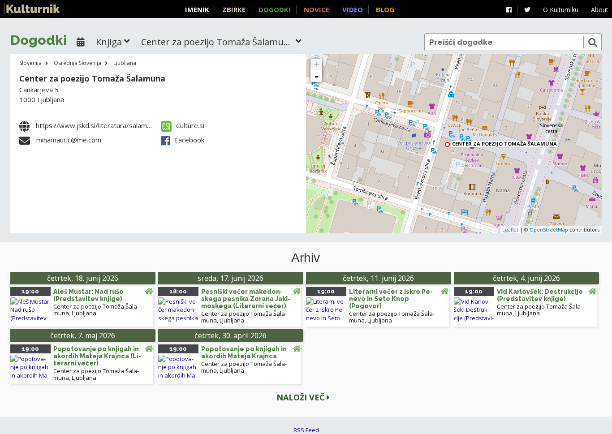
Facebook (189, 139)
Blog (385, 9)
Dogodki (275, 9)
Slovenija (30, 63)
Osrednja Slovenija (77, 63)
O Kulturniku (560, 9)
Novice (316, 9)
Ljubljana (124, 63)
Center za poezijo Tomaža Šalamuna (92, 78)
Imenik (197, 9)
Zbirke (234, 9)
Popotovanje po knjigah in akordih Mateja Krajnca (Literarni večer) (97, 356)
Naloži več (301, 397)
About (599, 9)
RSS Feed (306, 430)
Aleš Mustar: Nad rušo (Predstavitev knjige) (88, 295)
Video (352, 9)
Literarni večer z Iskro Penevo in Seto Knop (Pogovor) (391, 298)
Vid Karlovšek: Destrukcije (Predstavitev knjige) (540, 295)
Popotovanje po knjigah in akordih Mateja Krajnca (244, 352)
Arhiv (305, 258)
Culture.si (190, 125)
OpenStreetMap (549, 229)
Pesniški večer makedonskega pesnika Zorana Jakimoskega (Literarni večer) (245, 298)
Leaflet (510, 229)
